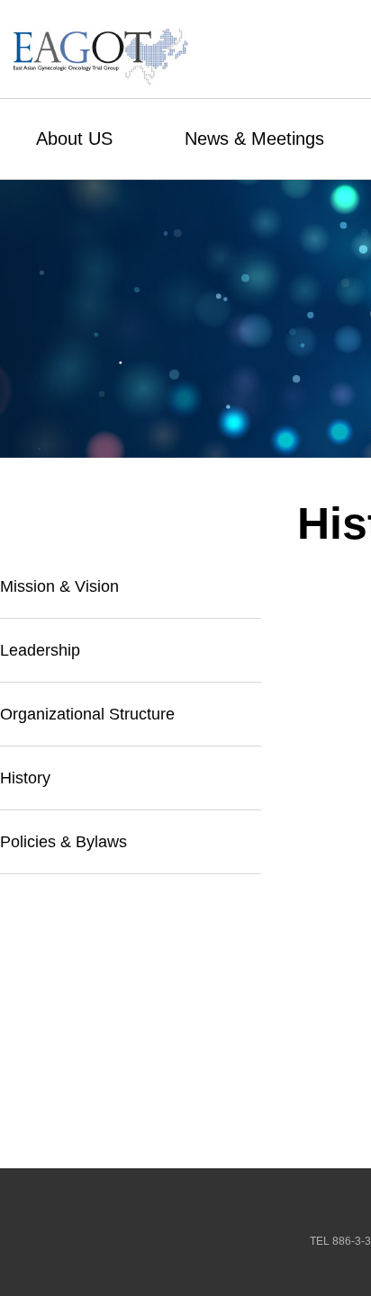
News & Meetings (254, 138)
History (25, 778)
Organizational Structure (87, 714)
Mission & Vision (59, 586)
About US (74, 138)
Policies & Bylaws (63, 842)
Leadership (40, 650)
